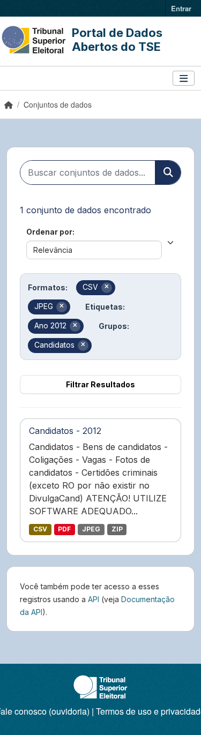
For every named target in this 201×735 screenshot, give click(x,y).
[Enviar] (168, 172)
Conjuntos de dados (58, 104)
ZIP (117, 529)
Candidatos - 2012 (65, 430)
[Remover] (106, 287)
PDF (64, 529)
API (93, 599)
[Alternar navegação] (184, 78)
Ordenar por (49, 231)
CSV (40, 529)
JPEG (91, 529)
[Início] (8, 104)
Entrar (181, 8)
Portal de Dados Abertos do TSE (117, 40)
